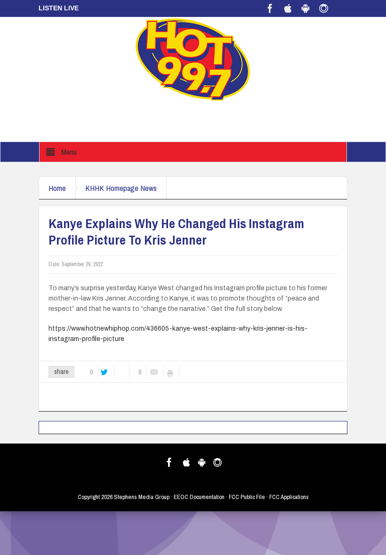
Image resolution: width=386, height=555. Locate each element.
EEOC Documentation (199, 497)
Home (57, 187)
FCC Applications (289, 497)
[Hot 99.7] (193, 59)
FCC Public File (247, 497)
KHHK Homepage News (121, 187)
